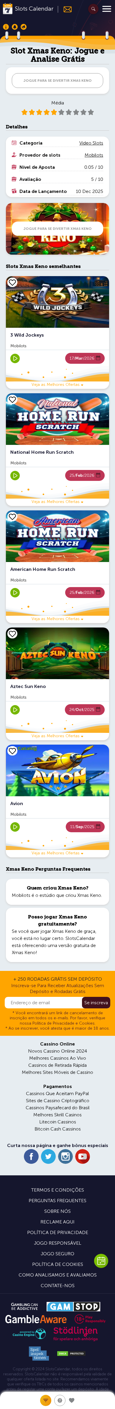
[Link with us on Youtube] (82, 1156)
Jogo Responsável (57, 1243)
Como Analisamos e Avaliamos (58, 1275)
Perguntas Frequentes (57, 1200)
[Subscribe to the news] (65, 9)
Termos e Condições (57, 1190)
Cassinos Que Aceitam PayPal (57, 1093)
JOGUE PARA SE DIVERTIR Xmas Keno (57, 80)
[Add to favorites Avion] (12, 751)
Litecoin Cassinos (57, 1122)
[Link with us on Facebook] (31, 1156)
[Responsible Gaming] (90, 1319)
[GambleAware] (36, 1319)
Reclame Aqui (57, 1222)
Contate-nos (58, 1285)
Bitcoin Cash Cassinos (57, 1129)
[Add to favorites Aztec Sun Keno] (12, 633)
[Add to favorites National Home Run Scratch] (12, 399)
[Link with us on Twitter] (48, 1156)
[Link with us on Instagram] (65, 1156)
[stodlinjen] (75, 1339)
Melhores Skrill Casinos (57, 1115)
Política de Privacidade (57, 1232)
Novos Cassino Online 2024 (57, 1051)
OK (25, 1397)
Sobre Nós (57, 1211)
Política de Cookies (57, 1264)
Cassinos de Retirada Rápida (57, 1065)
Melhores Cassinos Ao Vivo (57, 1058)
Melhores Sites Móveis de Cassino (57, 1072)
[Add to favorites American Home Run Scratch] (12, 516)
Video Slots (91, 143)
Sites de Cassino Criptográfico (57, 1100)
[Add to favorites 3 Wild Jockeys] (12, 282)
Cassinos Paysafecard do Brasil (58, 1107)
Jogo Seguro (57, 1253)
